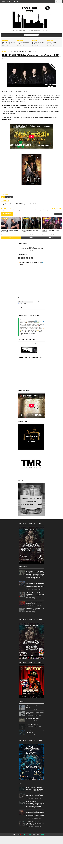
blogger (11, 237)
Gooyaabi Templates (44, 834)
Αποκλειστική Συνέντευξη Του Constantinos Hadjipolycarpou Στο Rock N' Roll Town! (35, 610)
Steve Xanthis (5, 194)
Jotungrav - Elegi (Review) (32, 724)
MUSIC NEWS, (21, 58)
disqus (31, 237)
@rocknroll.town (23, 321)
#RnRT (41, 330)
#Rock (35, 331)
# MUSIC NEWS (8, 197)
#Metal (39, 331)
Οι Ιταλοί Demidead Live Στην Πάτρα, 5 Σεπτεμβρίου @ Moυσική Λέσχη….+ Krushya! (35, 795)
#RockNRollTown (23, 331)
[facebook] (9, 1)
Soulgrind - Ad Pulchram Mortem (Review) (38, 43)
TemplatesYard (27, 834)
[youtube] (17, 1)
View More (59, 213)
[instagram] (12, 1)
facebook (51, 237)
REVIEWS (34, 40)
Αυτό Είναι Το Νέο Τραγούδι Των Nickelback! (8, 43)
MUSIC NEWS (4, 40)
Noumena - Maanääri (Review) (33, 718)
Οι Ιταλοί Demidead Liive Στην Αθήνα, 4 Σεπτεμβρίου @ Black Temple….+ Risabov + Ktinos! (35, 823)
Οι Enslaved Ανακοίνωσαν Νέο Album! (23, 43)
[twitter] (15, 1)
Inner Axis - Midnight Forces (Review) (52, 43)
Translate (24, 303)
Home (3, 51)
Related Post (6, 214)
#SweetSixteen (31, 331)
